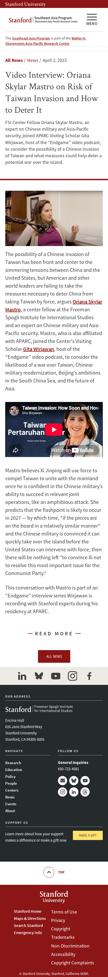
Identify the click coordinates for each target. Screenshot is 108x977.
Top (61, 872)
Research (13, 762)
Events (10, 803)
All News (14, 60)
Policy (10, 776)
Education (13, 769)
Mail (62, 780)
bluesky (39, 676)
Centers (11, 790)
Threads (85, 792)
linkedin (22, 676)
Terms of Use (64, 912)
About (10, 810)
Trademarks (63, 937)
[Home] (43, 19)
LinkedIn (73, 792)
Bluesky (73, 780)
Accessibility (63, 954)
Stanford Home (27, 911)
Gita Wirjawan (38, 349)
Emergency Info (28, 932)
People (11, 783)
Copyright (60, 929)
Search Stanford (28, 925)
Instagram (62, 792)
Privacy (58, 920)
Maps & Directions (30, 918)
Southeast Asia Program (31, 38)
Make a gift (88, 835)
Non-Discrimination (70, 946)
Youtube (85, 780)
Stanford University (25, 4)
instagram (72, 676)
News (9, 796)
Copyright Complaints (72, 963)
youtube (55, 676)
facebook (89, 676)
